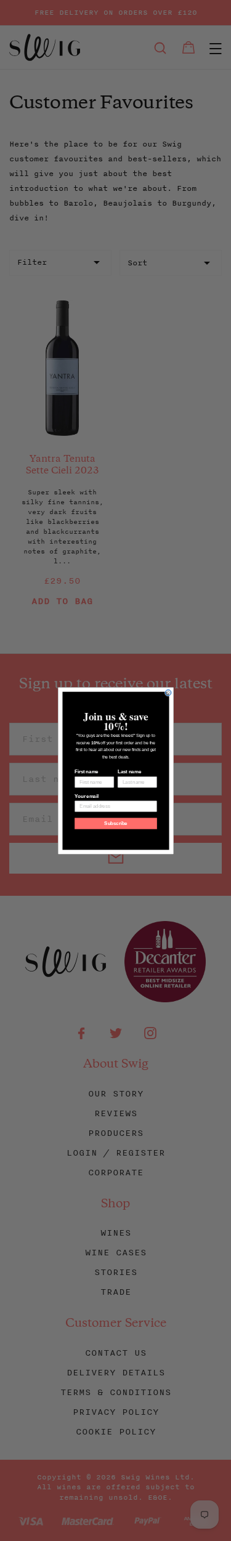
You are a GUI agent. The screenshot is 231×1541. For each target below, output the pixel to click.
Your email (86, 796)
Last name (128, 771)
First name (86, 771)
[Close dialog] (168, 693)
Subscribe (116, 823)
